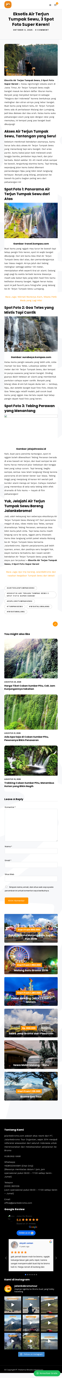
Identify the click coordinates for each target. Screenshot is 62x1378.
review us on (24, 1232)
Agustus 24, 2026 (12, 682)
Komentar (10, 807)
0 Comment (42, 30)
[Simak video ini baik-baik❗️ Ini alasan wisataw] (31, 1323)
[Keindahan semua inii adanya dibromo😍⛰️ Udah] (49, 1304)
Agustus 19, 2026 (12, 779)
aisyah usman (26, 1243)
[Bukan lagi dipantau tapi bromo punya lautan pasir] (31, 1304)
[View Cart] (55, 5)
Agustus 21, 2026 (12, 733)
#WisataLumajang (39, 607)
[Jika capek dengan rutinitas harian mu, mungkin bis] (12, 1304)
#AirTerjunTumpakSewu (21, 588)
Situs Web (9, 874)
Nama (8, 846)
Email (8, 860)
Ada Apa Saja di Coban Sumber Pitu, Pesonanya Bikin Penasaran (26, 738)
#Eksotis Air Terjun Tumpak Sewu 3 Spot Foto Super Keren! (28, 594)
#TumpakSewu (15, 607)
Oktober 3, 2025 (23, 30)
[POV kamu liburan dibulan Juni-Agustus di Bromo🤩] (12, 1341)
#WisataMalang (16, 612)
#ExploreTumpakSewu (19, 601)
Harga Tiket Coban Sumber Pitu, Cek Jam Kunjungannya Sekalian (29, 687)
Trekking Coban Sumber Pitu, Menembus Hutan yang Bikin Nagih (29, 784)
